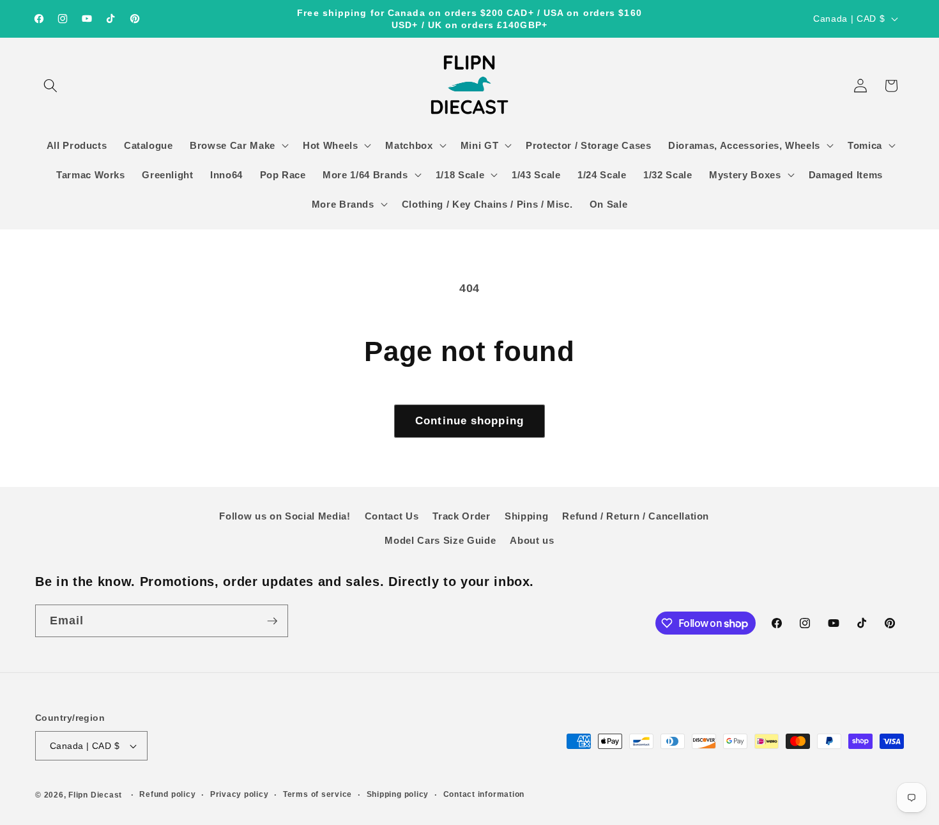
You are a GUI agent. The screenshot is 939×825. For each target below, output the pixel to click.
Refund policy (167, 794)
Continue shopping (469, 420)
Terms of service (317, 794)
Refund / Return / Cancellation (635, 516)
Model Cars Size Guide (440, 540)
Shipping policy (398, 794)
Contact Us (392, 516)
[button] (50, 85)
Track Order (461, 516)
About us (532, 540)
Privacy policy (239, 794)
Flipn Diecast (95, 794)
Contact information (484, 794)
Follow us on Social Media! (284, 516)
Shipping (526, 516)
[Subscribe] (272, 621)
